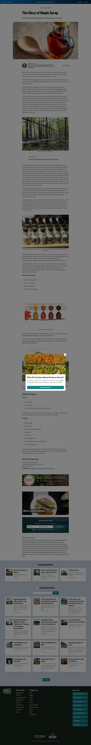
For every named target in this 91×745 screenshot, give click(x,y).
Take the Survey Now (45, 387)
